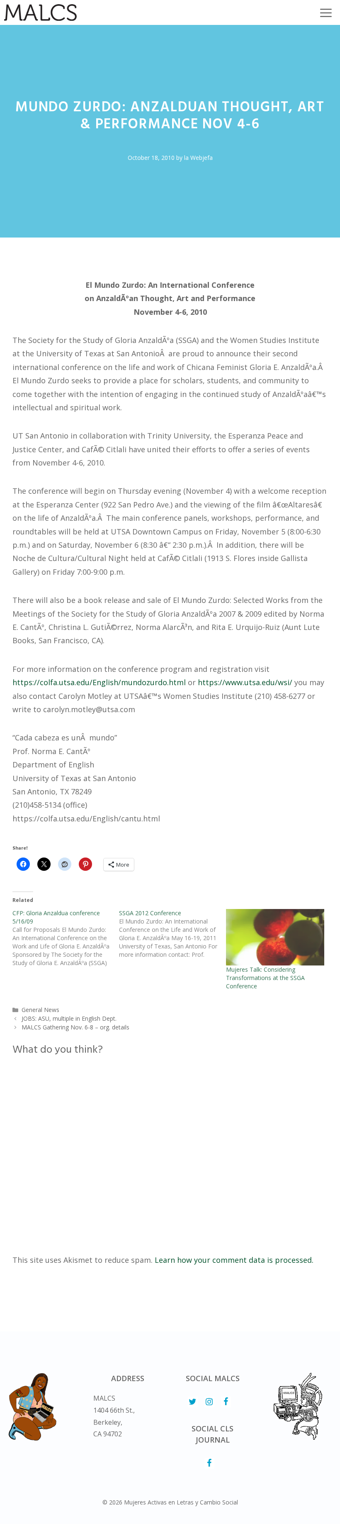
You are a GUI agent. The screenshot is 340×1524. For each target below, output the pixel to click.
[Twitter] (193, 1402)
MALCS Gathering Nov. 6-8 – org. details (75, 1027)
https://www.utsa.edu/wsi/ (245, 682)
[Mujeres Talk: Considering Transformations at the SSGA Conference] (275, 937)
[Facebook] (226, 1402)
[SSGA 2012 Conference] (172, 934)
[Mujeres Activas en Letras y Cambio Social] (40, 12)
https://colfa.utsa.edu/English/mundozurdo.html (99, 682)
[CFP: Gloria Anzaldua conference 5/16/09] (65, 938)
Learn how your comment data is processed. (234, 1260)
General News (40, 1010)
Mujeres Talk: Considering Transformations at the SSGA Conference (265, 977)
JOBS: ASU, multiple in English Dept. (69, 1018)
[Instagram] (209, 1402)
